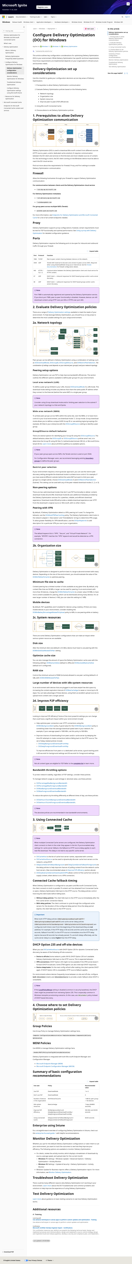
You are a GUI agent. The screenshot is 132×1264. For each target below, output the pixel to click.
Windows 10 (56, 46)
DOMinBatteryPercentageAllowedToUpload (49, 612)
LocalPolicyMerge (45, 990)
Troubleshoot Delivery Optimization (116, 63)
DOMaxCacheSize (53, 663)
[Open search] (122, 17)
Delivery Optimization (70, 46)
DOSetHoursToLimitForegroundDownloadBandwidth (55, 802)
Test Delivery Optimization (117, 67)
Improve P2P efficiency (76, 870)
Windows (42, 29)
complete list (78, 763)
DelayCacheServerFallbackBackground (50, 865)
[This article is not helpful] (127, 73)
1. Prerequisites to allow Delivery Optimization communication (116, 38)
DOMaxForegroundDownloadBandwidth (51, 791)
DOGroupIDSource (66, 363)
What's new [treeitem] (7, 43)
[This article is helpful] (125, 73)
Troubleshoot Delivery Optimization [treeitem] (14, 83)
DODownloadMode (42, 363)
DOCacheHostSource (44, 859)
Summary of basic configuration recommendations (115, 55)
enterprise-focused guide (45, 1133)
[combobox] (13, 30)
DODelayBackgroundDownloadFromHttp (53, 744)
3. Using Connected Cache (117, 47)
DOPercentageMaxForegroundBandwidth (51, 786)
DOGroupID (54, 363)
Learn (35, 29)
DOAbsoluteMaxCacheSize (84, 663)
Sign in (127, 17)
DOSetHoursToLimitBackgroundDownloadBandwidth (55, 800)
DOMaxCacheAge (71, 690)
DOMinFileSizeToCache (41, 577)
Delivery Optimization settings (59, 312)
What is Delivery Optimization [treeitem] (10, 51)
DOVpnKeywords (80, 520)
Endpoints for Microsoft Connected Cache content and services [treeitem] (13, 108)
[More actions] (97, 28)
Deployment (51, 29)
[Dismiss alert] (128, 3)
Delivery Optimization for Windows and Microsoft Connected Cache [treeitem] (12, 37)
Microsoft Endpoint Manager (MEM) (49, 1064)
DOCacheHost (41, 857)
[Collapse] (24, 27)
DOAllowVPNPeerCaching (55, 515)
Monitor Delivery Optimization (60, 1172)
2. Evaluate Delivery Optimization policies (115, 43)
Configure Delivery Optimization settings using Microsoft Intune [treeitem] (14, 90)
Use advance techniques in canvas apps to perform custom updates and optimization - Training (65, 1220)
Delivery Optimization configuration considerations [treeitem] (14, 70)
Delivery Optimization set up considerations (118, 33)
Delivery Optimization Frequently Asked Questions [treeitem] (14, 57)
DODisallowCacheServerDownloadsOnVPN (52, 873)
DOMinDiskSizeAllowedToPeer (44, 651)
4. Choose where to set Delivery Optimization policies (118, 50)
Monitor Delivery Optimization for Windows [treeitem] (15, 77)
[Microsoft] (3, 17)
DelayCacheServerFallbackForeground (82, 865)
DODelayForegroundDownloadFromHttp (53, 746)
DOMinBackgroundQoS (45, 726)
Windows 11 (46, 46)
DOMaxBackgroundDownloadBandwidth (51, 789)
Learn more (47, 444)
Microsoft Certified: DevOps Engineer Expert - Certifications (52, 1228)
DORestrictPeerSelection (86, 363)
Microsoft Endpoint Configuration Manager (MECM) (55, 1066)
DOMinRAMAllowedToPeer (49, 678)
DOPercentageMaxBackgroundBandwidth (51, 783)
